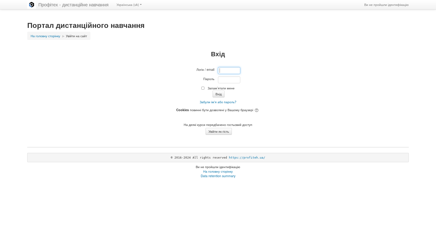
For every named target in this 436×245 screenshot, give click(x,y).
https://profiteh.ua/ (247, 157)
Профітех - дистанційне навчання (73, 4)
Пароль (208, 78)
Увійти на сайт (76, 36)
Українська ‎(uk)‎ (127, 4)
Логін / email (205, 69)
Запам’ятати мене (221, 88)
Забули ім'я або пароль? (218, 102)
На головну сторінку (218, 171)
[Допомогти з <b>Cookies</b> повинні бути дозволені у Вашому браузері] (257, 110)
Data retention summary (218, 176)
